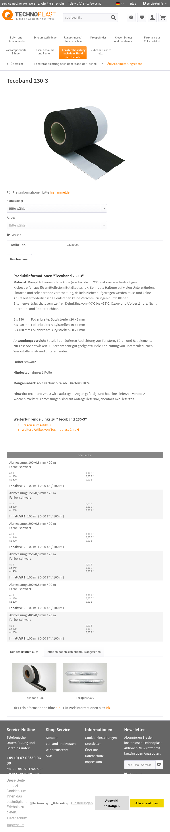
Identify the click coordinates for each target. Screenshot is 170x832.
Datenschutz (94, 755)
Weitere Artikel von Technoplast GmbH (50, 429)
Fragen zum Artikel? (36, 425)
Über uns (92, 749)
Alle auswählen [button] (146, 803)
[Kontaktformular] (131, 17)
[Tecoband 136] (34, 677)
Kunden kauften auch (24, 652)
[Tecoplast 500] (85, 677)
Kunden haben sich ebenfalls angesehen (74, 652)
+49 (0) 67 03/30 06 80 (24, 760)
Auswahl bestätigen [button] (112, 803)
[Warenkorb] (162, 17)
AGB (49, 755)
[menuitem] (133, 3)
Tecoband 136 (34, 698)
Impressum (93, 761)
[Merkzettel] (141, 17)
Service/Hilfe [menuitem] (155, 4)
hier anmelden (60, 192)
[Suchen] (113, 17)
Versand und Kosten (61, 743)
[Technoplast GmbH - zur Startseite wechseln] (29, 19)
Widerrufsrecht (57, 749)
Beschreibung (19, 259)
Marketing (61, 803)
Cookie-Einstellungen (101, 737)
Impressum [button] (15, 825)
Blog (133, 4)
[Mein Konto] (152, 17)
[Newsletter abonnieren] (159, 764)
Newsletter (93, 743)
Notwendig (40, 803)
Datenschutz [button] (17, 818)
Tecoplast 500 (85, 698)
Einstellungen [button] (82, 803)
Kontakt (52, 737)
